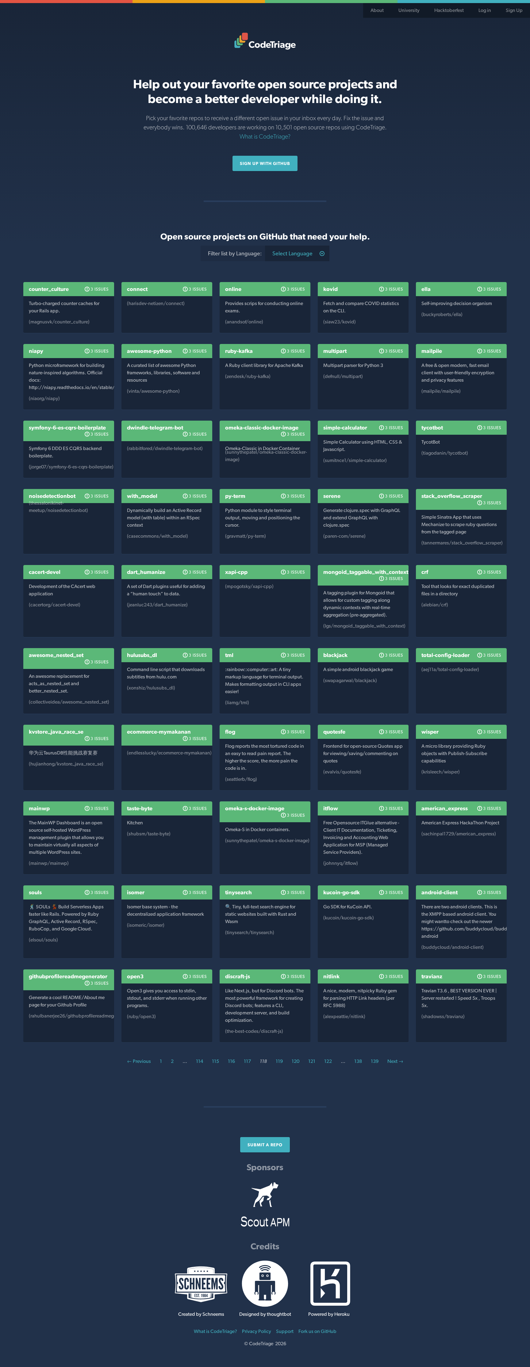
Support (285, 1331)
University (409, 10)
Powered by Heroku (329, 1314)
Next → (395, 1061)
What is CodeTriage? (265, 136)
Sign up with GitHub (265, 163)
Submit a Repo (265, 1144)
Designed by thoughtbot (265, 1314)
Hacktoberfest (449, 10)
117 (247, 1061)
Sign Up (514, 10)
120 (295, 1061)
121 (311, 1061)
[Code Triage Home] (265, 41)
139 (374, 1061)
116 (231, 1061)
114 (199, 1061)
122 (328, 1061)
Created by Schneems (201, 1314)
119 (279, 1061)
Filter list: (235, 253)
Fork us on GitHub (317, 1331)
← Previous (139, 1061)
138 (358, 1061)
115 (215, 1061)
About (377, 10)
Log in (484, 10)
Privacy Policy (256, 1331)
